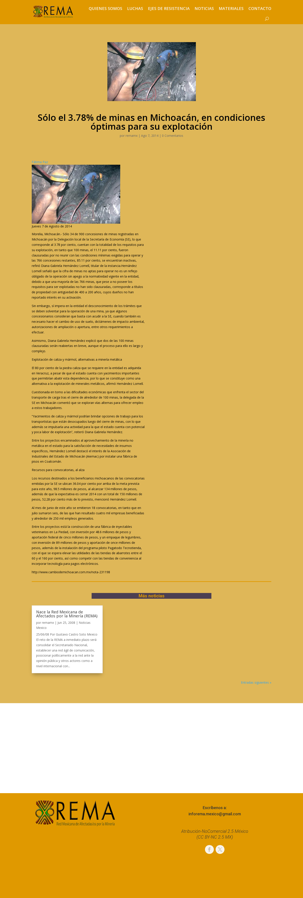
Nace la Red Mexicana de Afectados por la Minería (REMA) (66, 613)
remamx (132, 135)
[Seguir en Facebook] (209, 849)
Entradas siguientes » (256, 682)
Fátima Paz (40, 162)
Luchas (135, 8)
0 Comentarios (172, 135)
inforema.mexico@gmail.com (215, 814)
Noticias (204, 8)
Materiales (231, 8)
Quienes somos (105, 8)
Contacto (259, 8)
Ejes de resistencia (169, 8)
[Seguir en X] (220, 849)
